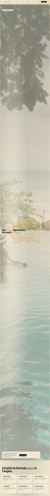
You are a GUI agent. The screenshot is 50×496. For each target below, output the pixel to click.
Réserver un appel (43, 1)
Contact (19, 1)
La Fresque (22, 1)
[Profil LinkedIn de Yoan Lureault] (39, 1)
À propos (14, 1)
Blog (16, 1)
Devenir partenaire (27, 1)
